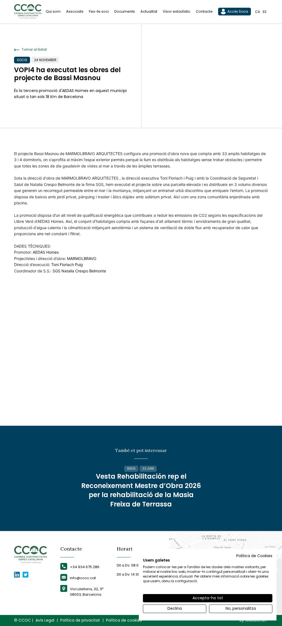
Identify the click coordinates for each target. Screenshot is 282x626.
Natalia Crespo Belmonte (83, 271)
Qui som (53, 11)
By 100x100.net (253, 620)
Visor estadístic (176, 11)
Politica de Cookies (254, 556)
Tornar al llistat (34, 49)
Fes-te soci (99, 11)
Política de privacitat (80, 620)
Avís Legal (45, 620)
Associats (74, 11)
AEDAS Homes (46, 252)
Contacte (204, 11)
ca (257, 11)
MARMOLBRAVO (81, 258)
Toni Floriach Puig (67, 264)
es (265, 11)
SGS (56, 271)
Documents (124, 11)
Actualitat (148, 11)
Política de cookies (124, 620)
